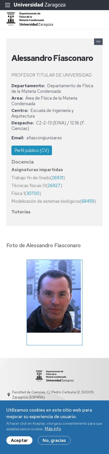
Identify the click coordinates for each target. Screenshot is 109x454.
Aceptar (19, 440)
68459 (87, 201)
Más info (53, 429)
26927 (54, 185)
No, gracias (54, 440)
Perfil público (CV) (31, 150)
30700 (32, 193)
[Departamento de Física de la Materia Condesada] (29, 25)
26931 (57, 177)
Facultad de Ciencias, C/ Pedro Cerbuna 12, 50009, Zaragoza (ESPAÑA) (53, 394)
